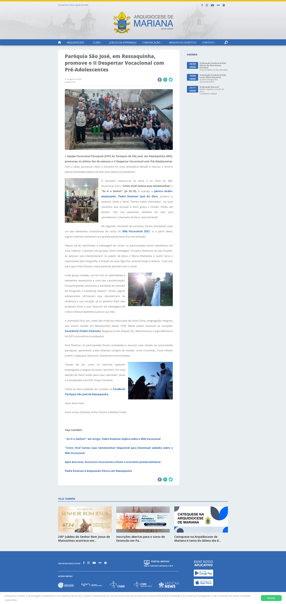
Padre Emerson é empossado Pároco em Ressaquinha (98, 471)
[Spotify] (224, 5)
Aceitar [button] (271, 598)
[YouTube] (212, 5)
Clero (96, 42)
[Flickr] (218, 5)
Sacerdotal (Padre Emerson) (83, 331)
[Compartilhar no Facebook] (159, 79)
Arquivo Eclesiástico (182, 42)
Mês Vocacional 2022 (136, 231)
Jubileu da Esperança (122, 42)
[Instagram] (207, 5)
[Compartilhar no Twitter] (170, 79)
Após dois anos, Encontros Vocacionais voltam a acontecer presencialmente (113, 462)
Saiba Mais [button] (11, 599)
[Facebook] (202, 5)
